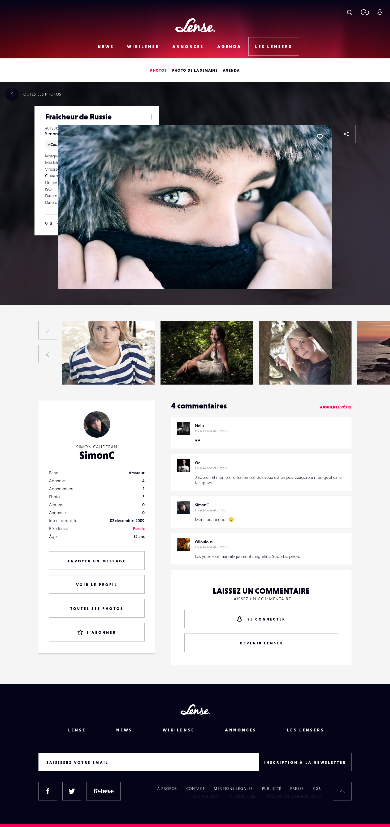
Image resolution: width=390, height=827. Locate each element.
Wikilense (143, 46)
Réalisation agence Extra (294, 796)
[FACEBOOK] (47, 791)
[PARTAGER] (346, 134)
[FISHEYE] (103, 791)
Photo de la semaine (195, 70)
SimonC (53, 133)
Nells (199, 425)
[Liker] (319, 136)
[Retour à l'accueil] (195, 25)
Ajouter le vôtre (336, 407)
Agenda (229, 46)
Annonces (188, 46)
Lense (77, 729)
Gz (197, 462)
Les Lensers (273, 46)
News (106, 46)
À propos (167, 788)
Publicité (271, 788)
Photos (158, 70)
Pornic (139, 528)
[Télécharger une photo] (364, 12)
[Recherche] (349, 12)
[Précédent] (47, 354)
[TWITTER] (71, 791)
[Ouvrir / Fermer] (151, 117)
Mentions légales (233, 788)
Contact (195, 788)
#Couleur (56, 144)
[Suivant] (47, 330)
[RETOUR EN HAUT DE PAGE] (342, 791)
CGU (317, 788)
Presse (297, 788)
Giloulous (204, 541)
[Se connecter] (379, 12)
